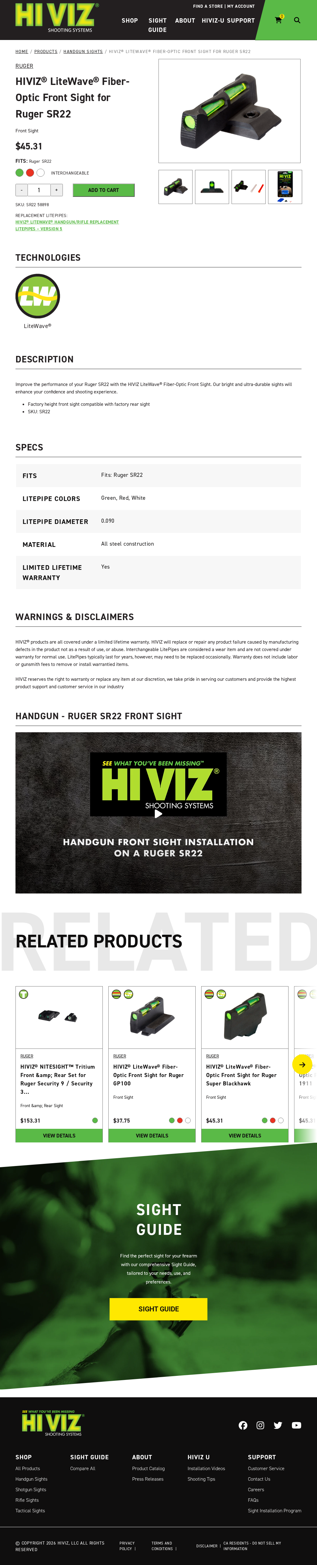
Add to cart (103, 190)
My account (241, 6)
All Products (27, 1468)
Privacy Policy (127, 1546)
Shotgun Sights (30, 1489)
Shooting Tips (201, 1479)
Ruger (24, 66)
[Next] (304, 1064)
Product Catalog (148, 1468)
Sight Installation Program (275, 1511)
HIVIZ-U (213, 20)
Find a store (208, 6)
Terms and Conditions (162, 1546)
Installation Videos (206, 1468)
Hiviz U (199, 1457)
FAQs (253, 1500)
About (185, 20)
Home (21, 51)
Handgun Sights (83, 51)
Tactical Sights (30, 1511)
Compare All (82, 1468)
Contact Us (259, 1479)
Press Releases (147, 1479)
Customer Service (266, 1468)
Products (46, 51)
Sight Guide (158, 1309)
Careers (256, 1489)
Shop (130, 20)
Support (241, 20)
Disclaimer (206, 1546)
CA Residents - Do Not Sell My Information (252, 1546)
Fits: (22, 160)
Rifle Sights (27, 1500)
